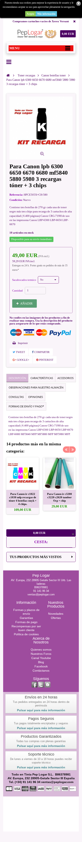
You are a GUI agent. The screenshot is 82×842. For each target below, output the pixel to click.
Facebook (41, 666)
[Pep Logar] (36, 33)
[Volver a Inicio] (8, 75)
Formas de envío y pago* (26, 406)
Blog (41, 662)
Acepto (30, 13)
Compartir (41, 352)
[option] (22, 485)
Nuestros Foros (41, 653)
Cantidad (17, 290)
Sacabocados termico (24, 279)
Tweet (20, 352)
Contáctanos (41, 670)
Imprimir (23, 343)
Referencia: (16, 194)
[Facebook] (34, 685)
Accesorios (65, 378)
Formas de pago (26, 622)
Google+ (22, 359)
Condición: (15, 199)
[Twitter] (41, 685)
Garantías (26, 618)
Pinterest (45, 359)
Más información (46, 13)
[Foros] (47, 685)
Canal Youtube (41, 658)
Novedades (55, 613)
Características (41, 378)
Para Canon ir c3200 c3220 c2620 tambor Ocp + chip (59, 497)
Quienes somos (41, 649)
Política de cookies (26, 634)
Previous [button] (66, 449)
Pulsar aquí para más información (41, 710)
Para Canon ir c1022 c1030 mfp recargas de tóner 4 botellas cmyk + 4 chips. (22, 499)
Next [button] (72, 449)
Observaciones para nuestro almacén (36, 387)
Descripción (17, 378)
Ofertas (56, 618)
